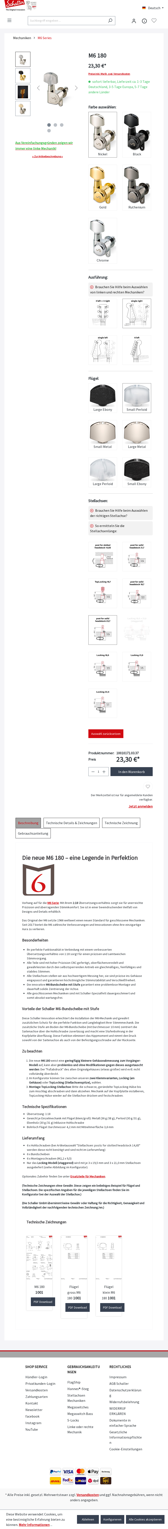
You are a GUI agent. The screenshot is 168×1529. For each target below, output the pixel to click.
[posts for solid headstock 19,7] (136, 593)
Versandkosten (36, 1390)
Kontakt (31, 1403)
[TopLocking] (102, 593)
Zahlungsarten (36, 1396)
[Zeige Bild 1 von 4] (49, 125)
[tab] (28, 823)
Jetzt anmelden (141, 806)
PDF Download (43, 1302)
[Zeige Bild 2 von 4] (55, 125)
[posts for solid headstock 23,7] (102, 630)
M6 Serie (53, 903)
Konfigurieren (112, 1519)
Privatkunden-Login (40, 1383)
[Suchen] (110, 20)
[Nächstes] (76, 87)
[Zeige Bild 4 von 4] (49, 130)
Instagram (33, 1423)
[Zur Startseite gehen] (42, 5)
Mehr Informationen (34, 1524)
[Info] (144, 20)
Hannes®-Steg (78, 1389)
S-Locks (73, 1420)
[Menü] (9, 20)
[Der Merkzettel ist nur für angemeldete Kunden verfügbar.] (154, 20)
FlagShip (73, 1382)
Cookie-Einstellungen (125, 1449)
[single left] (102, 350)
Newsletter (33, 1410)
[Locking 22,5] (102, 703)
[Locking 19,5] (102, 666)
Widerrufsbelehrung (124, 1402)
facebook (32, 1416)
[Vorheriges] (38, 87)
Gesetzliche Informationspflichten (125, 1437)
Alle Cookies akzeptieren (145, 1519)
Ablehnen (88, 1519)
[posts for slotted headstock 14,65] (102, 556)
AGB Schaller (119, 1383)
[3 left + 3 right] (102, 313)
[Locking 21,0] (136, 666)
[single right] (136, 313)
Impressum (117, 1377)
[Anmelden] (134, 20)
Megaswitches (78, 1407)
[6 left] (136, 350)
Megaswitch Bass (80, 1413)
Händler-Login (36, 1377)
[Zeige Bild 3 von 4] (61, 125)
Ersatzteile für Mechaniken (87, 1176)
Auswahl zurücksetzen (106, 734)
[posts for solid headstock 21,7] (136, 556)
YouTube (31, 1429)
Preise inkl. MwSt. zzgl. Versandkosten (109, 73)
